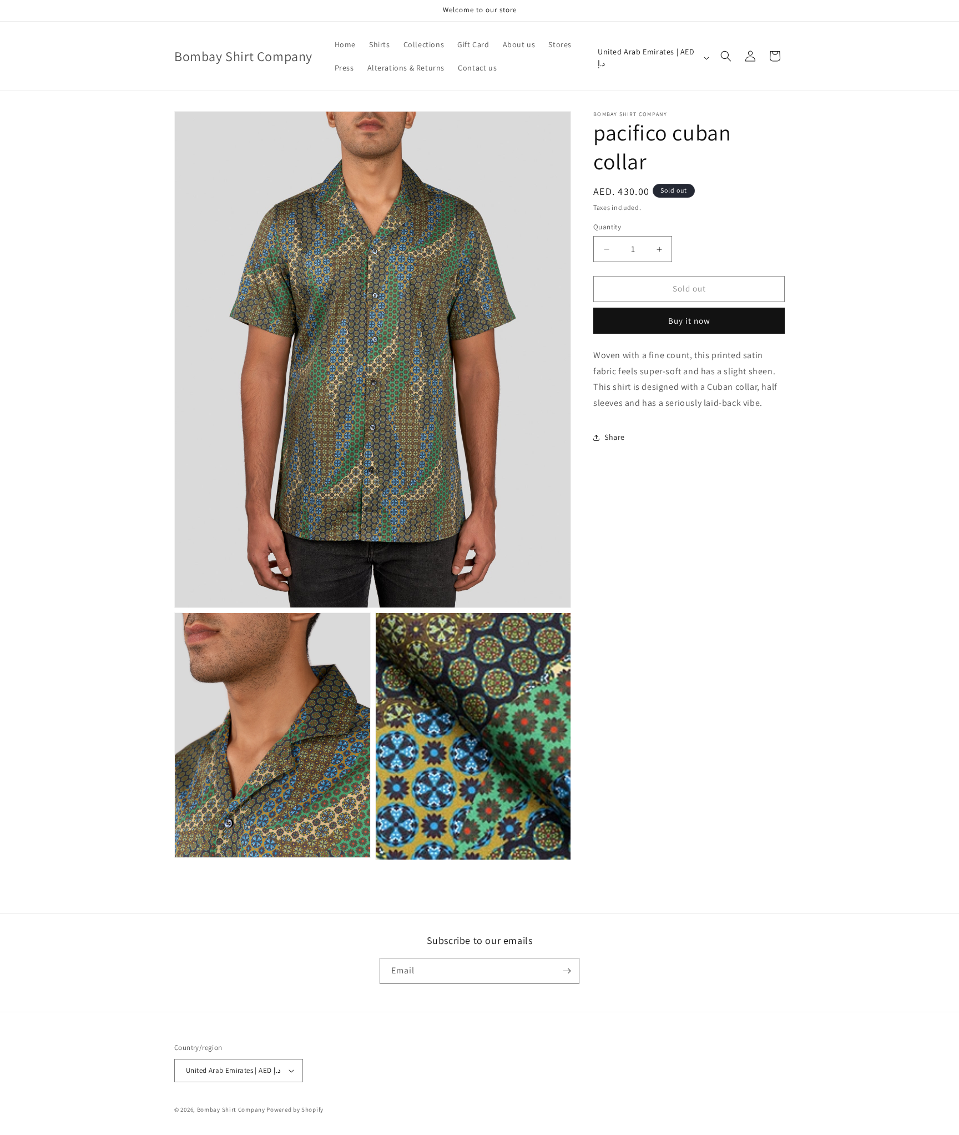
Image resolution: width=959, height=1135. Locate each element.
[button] (726, 56)
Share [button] (614, 438)
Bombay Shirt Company (231, 1109)
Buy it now (689, 320)
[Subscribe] (566, 971)
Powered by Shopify (295, 1109)
